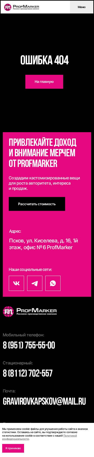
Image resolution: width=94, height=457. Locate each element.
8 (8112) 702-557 (27, 374)
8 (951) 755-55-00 (29, 346)
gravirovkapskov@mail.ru (44, 402)
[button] (37, 204)
